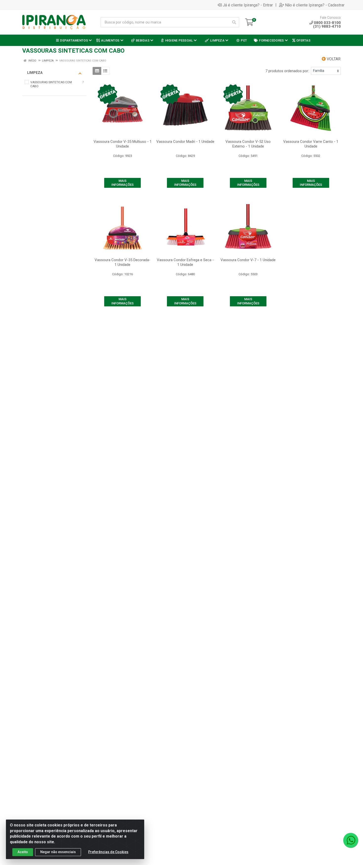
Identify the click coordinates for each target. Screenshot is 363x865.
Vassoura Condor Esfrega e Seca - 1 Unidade (185, 262)
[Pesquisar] (234, 22)
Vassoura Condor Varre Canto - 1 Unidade (310, 143)
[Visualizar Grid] (97, 71)
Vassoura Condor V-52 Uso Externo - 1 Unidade (248, 143)
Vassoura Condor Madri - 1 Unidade (185, 141)
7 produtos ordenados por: (287, 71)
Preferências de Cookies (108, 852)
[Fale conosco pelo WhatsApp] (350, 840)
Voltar (333, 59)
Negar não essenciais (58, 852)
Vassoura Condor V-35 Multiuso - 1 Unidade (123, 143)
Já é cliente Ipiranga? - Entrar (248, 5)
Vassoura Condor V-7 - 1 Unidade (248, 260)
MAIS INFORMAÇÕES (122, 183)
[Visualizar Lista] (105, 71)
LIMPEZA (34, 73)
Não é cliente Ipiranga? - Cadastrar (314, 5)
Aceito (23, 852)
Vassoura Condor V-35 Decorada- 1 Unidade (122, 262)
